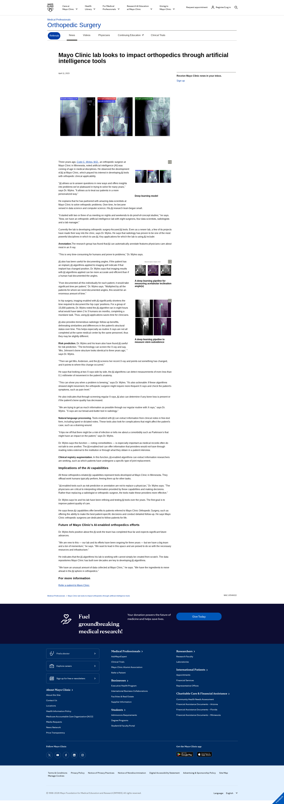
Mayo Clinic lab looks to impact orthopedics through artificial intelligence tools (99, 596)
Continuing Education (128, 35)
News (72, 35)
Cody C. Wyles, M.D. (88, 162)
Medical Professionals (59, 19)
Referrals (54, 35)
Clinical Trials (158, 35)
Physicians (104, 35)
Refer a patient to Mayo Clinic (73, 585)
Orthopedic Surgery (74, 24)
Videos (86, 35)
